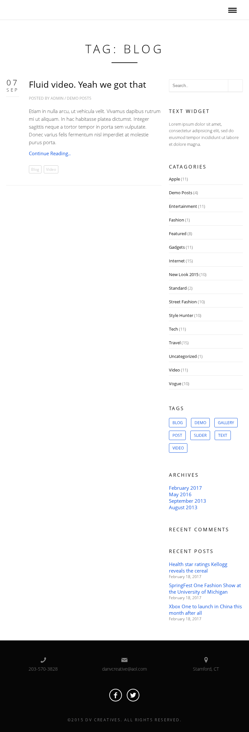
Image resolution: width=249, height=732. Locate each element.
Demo (200, 422)
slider (200, 435)
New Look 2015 (183, 274)
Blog (35, 169)
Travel (175, 343)
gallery (226, 422)
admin (57, 98)
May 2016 (180, 494)
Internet (177, 261)
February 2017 (185, 488)
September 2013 (187, 501)
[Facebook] (115, 695)
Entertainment (183, 206)
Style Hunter (181, 315)
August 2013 (183, 507)
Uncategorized (183, 356)
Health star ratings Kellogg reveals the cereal (198, 567)
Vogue (175, 383)
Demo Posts (79, 98)
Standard (178, 288)
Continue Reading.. (50, 153)
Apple (174, 179)
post (177, 435)
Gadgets (177, 247)
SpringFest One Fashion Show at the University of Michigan (205, 588)
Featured (177, 233)
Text (222, 435)
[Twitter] (133, 695)
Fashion (176, 220)
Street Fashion (183, 302)
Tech (173, 329)
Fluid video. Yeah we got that (87, 84)
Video (51, 169)
